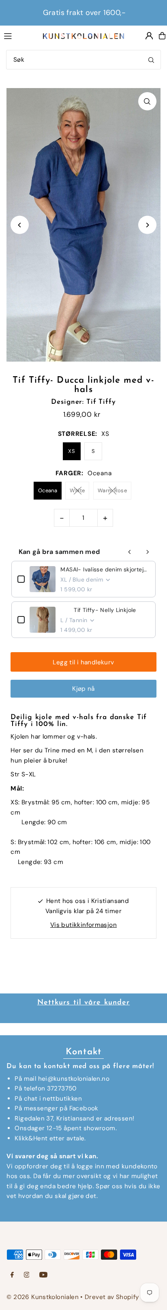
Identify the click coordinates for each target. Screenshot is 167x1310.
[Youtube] (43, 1275)
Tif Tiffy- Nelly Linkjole (105, 610)
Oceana (47, 490)
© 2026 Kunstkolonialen (43, 1297)
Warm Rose (112, 490)
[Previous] (20, 225)
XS (71, 451)
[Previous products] (130, 552)
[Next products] (147, 552)
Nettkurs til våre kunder (83, 1002)
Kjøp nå (83, 689)
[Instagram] (27, 1275)
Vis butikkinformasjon (83, 925)
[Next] (147, 225)
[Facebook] (12, 1275)
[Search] (151, 59)
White (77, 490)
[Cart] (162, 35)
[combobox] (83, 59)
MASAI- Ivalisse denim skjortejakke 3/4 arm (104, 569)
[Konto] (149, 35)
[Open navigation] (19, 35)
